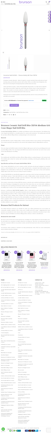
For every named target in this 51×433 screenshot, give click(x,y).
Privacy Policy (21, 392)
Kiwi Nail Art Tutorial (6, 352)
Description (4, 122)
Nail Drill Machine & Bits (10, 4)
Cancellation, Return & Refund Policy (8, 327)
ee (1, 338)
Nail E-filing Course (5, 370)
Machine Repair (5, 355)
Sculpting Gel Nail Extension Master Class (7, 398)
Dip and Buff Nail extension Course (7, 335)
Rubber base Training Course (8, 392)
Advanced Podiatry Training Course (8, 300)
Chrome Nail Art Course (7, 330)
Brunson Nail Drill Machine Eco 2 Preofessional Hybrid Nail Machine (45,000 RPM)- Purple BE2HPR (19, 265)
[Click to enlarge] (3, 52)
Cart (19, 332)
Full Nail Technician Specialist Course (8, 347)
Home (2, 4)
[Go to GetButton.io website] (3, 431)
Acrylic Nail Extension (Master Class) (8, 290)
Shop (2, 407)
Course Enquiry (5, 332)
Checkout (20, 335)
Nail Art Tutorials (5, 365)
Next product (49, 4)
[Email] (13, 115)
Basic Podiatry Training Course (6, 309)
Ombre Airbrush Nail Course (8, 376)
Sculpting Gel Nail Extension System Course (7, 402)
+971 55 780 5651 (39, 288)
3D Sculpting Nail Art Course (8, 285)
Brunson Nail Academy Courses (6, 319)
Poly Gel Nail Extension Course (8, 382)
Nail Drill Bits (12, 112)
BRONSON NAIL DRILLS (20, 232)
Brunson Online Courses (7, 322)
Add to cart (14, 105)
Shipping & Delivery (6, 241)
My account (21, 370)
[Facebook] (8, 115)
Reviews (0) (4, 237)
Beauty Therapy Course (7, 311)
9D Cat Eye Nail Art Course (7, 287)
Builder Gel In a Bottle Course (8, 324)
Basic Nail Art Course (6, 306)
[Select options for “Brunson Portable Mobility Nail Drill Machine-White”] (48, 252)
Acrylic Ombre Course (6, 295)
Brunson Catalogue (5, 316)
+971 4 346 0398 (39, 290)
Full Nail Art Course (5, 344)
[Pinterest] (15, 115)
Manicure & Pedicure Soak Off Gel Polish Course (8, 360)
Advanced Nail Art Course (7, 297)
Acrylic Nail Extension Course (8, 293)
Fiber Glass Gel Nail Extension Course (8, 341)
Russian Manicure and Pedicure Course (6, 395)
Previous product (46, 4)
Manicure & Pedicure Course (8, 357)
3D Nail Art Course (5, 282)
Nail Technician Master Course (6, 373)
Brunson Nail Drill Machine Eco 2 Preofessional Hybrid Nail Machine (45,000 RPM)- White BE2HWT (6, 265)
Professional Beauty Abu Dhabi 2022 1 (7, 385)
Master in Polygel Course (7, 363)
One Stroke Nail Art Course (7, 378)
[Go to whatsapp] (3, 429)
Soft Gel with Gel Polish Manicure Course (6, 410)
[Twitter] (9, 115)
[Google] (11, 115)
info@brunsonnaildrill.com (41, 291)
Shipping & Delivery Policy (7, 405)
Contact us (3, 232)
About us (20, 289)
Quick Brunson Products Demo (7, 389)
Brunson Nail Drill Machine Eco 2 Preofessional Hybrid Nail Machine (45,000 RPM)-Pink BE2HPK (32, 265)
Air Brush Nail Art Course (7, 303)
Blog (2, 314)
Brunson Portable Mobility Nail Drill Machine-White (44, 264)
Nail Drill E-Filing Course (7, 367)
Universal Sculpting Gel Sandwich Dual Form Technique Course (6, 415)
